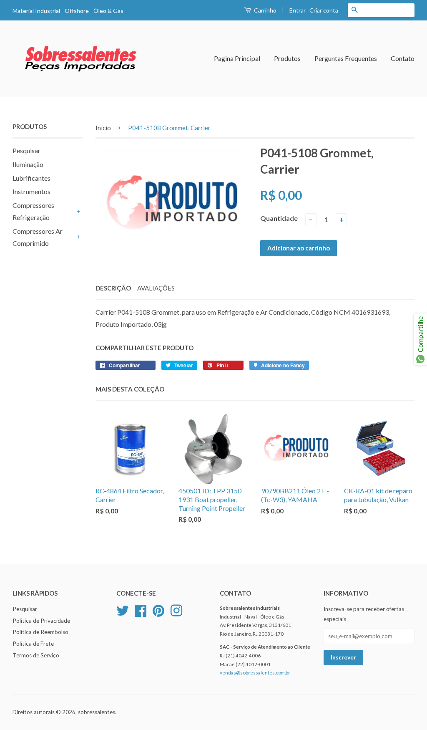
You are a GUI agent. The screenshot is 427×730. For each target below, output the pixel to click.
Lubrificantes (31, 178)
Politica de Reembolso (40, 632)
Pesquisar (26, 150)
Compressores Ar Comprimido (38, 237)
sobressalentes (96, 712)
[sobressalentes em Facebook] (140, 609)
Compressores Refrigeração (33, 211)
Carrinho (264, 10)
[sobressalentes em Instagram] (176, 609)
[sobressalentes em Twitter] (122, 609)
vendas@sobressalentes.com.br (255, 672)
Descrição (113, 288)
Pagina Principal (237, 58)
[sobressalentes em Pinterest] (158, 609)
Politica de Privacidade (41, 620)
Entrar (297, 10)
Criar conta (323, 10)
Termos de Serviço (36, 655)
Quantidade (279, 218)
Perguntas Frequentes (345, 58)
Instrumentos (31, 191)
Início (103, 127)
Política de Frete (33, 643)
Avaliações (156, 288)
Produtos (287, 58)
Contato (402, 58)
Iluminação (28, 164)
